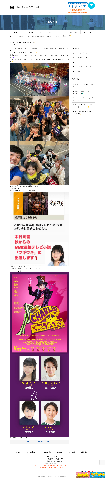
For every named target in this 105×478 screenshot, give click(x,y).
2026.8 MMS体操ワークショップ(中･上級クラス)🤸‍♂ (83, 92)
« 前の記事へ (29, 441)
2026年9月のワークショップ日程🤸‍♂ (83, 85)
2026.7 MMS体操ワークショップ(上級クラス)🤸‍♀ (83, 112)
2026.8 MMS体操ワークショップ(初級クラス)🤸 (83, 99)
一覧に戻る (40, 441)
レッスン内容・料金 (45, 32)
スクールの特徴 (28, 32)
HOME (15, 32)
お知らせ (60, 32)
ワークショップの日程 (81, 57)
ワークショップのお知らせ (37, 36)
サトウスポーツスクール (52, 456)
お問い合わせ (87, 32)
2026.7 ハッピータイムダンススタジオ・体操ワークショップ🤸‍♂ (83, 106)
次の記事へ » (50, 441)
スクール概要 (73, 32)
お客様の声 (78, 48)
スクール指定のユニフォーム (83, 67)
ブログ (27, 36)
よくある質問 (78, 71)
